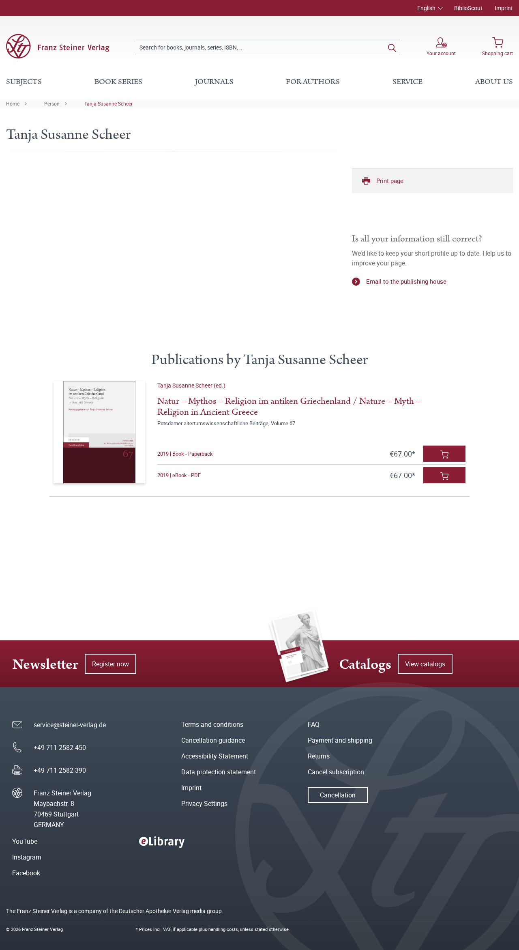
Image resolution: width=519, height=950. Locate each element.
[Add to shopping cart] (444, 454)
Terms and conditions (212, 724)
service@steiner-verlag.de (70, 724)
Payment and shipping (340, 740)
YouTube (24, 841)
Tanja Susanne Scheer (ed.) (191, 385)
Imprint (504, 8)
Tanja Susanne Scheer (108, 103)
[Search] (392, 47)
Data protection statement (218, 771)
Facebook (26, 872)
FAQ (314, 724)
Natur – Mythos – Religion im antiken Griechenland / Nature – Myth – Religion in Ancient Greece (289, 407)
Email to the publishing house (406, 281)
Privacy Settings (204, 803)
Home (12, 103)
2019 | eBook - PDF (179, 475)
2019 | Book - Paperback (185, 453)
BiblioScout (468, 8)
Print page (389, 181)
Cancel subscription (336, 771)
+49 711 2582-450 (60, 747)
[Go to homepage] (57, 46)
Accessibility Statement (214, 756)
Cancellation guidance (213, 740)
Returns (319, 756)
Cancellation (338, 795)
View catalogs (425, 663)
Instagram (26, 857)
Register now (110, 663)
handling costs (223, 929)
